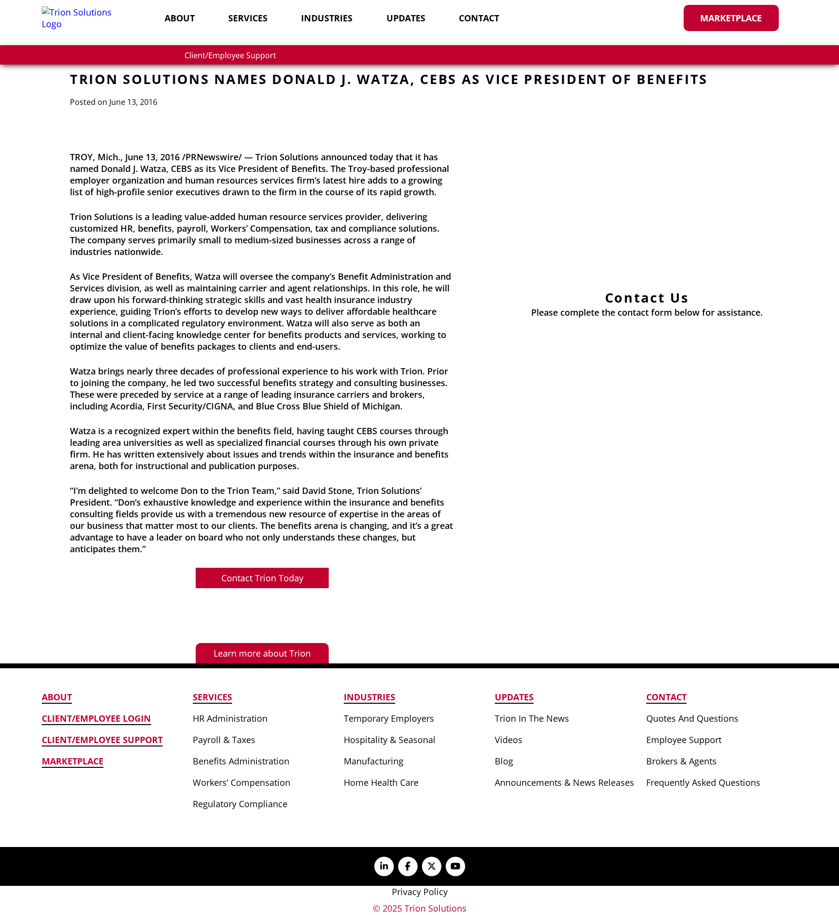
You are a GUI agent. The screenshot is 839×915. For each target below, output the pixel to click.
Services (248, 18)
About (180, 18)
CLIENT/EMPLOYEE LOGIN (96, 718)
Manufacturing (373, 761)
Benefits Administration (241, 761)
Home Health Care (381, 782)
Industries (326, 18)
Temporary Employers (389, 718)
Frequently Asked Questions (703, 782)
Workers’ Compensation (241, 782)
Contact (479, 18)
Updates (405, 18)
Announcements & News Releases (564, 782)
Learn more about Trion (262, 653)
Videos (508, 740)
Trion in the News (532, 718)
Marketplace (731, 18)
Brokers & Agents (681, 761)
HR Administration (230, 718)
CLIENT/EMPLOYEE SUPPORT (102, 740)
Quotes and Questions (692, 718)
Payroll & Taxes (224, 740)
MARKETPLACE (72, 761)
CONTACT (666, 697)
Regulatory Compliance (240, 804)
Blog (504, 761)
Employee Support (684, 740)
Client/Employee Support (230, 55)
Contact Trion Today (262, 578)
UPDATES (514, 697)
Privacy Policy (420, 892)
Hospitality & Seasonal (390, 740)
